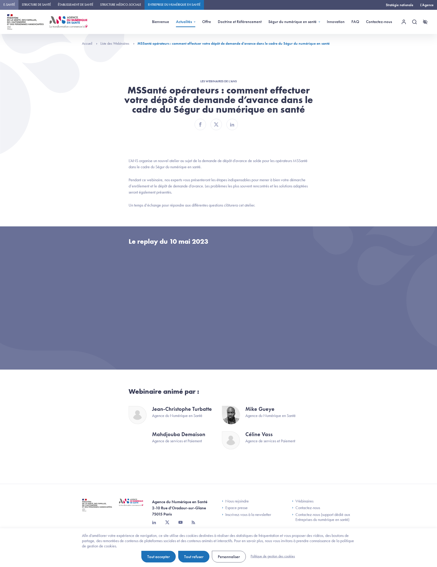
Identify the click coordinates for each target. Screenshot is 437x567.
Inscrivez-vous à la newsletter (248, 514)
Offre (206, 21)
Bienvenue (160, 21)
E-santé (9, 5)
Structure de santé (36, 5)
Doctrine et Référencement (240, 21)
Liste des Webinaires (115, 43)
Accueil (87, 43)
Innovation (336, 21)
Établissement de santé (75, 5)
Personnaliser (229, 556)
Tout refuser (193, 556)
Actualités (184, 21)
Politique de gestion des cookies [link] (273, 556)
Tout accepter (158, 556)
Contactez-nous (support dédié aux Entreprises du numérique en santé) (322, 517)
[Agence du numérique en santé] (131, 506)
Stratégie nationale (399, 5)
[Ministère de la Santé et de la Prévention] (97, 508)
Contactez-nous (379, 21)
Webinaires (304, 501)
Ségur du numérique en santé (292, 21)
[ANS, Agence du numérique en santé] (68, 22)
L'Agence (427, 5)
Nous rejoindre (237, 501)
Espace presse (236, 507)
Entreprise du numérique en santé (174, 5)
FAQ (355, 21)
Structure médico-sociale (120, 5)
